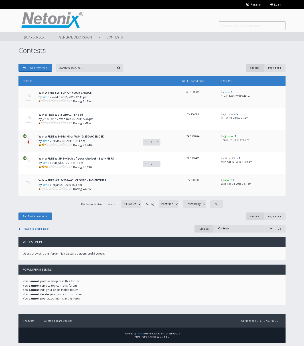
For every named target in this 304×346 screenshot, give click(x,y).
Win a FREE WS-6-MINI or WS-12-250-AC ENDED (71, 136)
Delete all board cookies (57, 320)
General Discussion (75, 37)
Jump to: (204, 228)
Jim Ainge (230, 114)
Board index (34, 37)
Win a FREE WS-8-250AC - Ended (61, 115)
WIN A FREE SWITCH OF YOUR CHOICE (65, 93)
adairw (229, 180)
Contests (114, 37)
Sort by (150, 204)
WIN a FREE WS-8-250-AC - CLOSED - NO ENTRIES (72, 180)
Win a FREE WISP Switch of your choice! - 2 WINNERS (76, 158)
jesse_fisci (50, 119)
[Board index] (50, 20)
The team (28, 320)
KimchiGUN (231, 158)
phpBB (140, 333)
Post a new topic (37, 67)
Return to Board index (36, 228)
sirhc (46, 97)
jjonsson (229, 136)
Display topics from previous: (99, 204)
